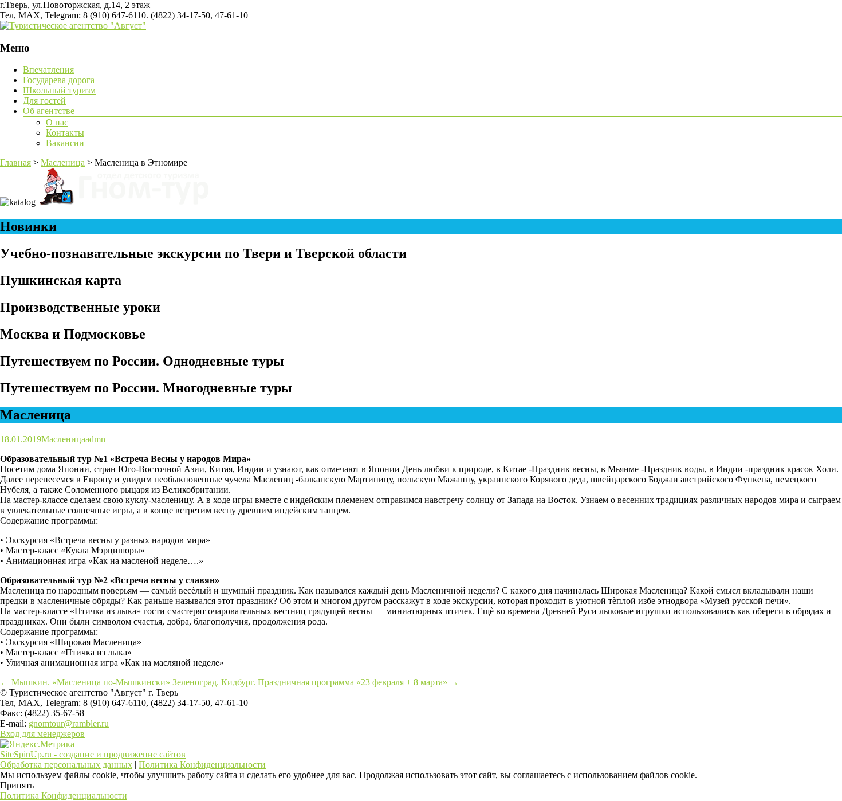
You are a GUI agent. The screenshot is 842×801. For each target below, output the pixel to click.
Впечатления (48, 69)
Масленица (63, 439)
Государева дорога (59, 80)
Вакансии (65, 143)
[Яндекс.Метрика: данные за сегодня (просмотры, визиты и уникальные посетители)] (37, 744)
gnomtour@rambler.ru (69, 723)
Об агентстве (48, 111)
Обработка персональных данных (66, 764)
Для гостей (44, 100)
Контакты (65, 133)
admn (95, 439)
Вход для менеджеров (42, 734)
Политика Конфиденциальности (202, 764)
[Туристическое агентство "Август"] (73, 25)
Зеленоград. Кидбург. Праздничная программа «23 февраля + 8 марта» (315, 682)
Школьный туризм (59, 90)
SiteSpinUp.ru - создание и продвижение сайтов (93, 754)
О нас (57, 122)
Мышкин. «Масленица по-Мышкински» (85, 682)
